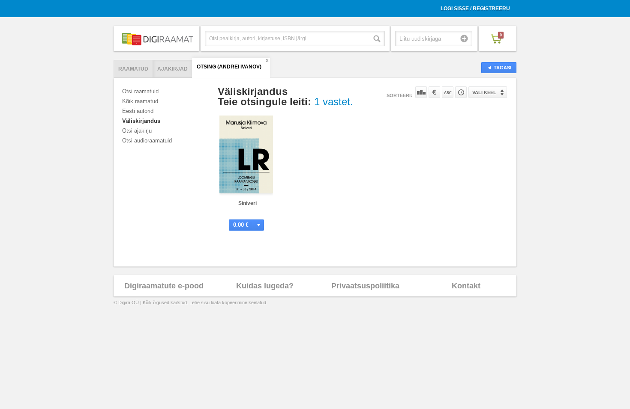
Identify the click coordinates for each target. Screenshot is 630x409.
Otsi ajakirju (137, 130)
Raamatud (133, 69)
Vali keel (484, 92)
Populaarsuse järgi (421, 92)
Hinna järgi (434, 92)
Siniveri (247, 203)
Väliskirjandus (141, 121)
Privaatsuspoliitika (365, 286)
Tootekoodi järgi (461, 92)
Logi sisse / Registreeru (475, 9)
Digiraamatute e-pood (164, 286)
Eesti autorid (137, 111)
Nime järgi (447, 92)
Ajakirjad (172, 69)
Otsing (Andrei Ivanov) (229, 67)
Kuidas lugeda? (265, 286)
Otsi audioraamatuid (147, 140)
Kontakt (466, 286)
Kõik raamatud (140, 101)
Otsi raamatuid (140, 91)
